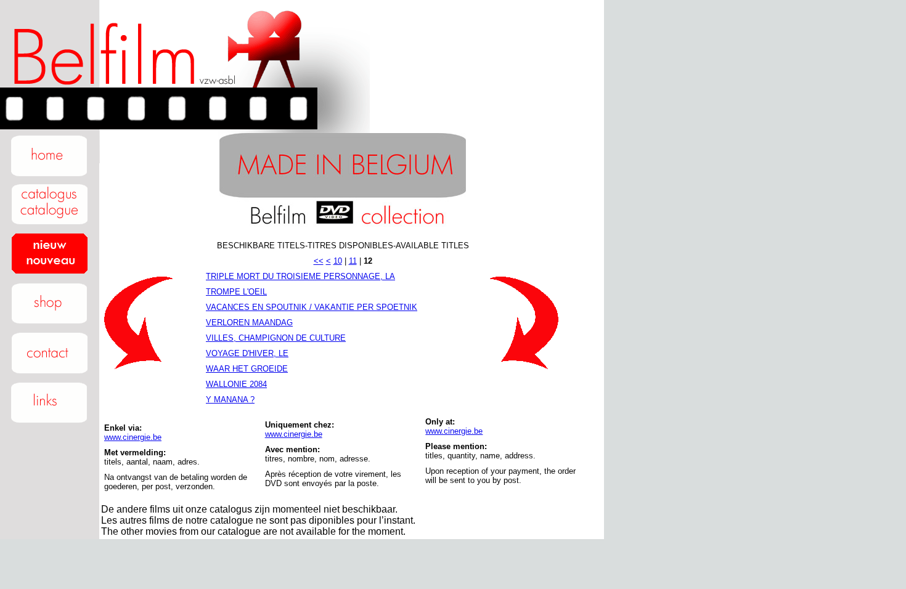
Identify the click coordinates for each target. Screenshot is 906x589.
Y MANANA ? (230, 399)
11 (353, 261)
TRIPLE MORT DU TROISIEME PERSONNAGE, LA (300, 276)
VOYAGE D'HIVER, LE (247, 353)
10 (337, 261)
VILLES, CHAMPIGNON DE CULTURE (276, 338)
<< (319, 261)
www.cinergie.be (132, 437)
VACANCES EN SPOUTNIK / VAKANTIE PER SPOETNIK (311, 307)
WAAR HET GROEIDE (247, 368)
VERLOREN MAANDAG (249, 322)
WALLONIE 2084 (236, 384)
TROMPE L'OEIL (236, 291)
